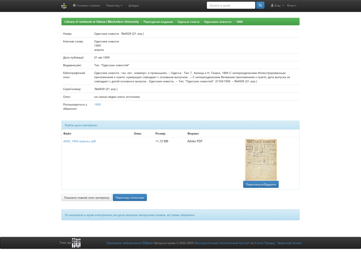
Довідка (133, 5)
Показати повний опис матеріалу (86, 197)
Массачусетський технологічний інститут (222, 243)
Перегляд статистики (130, 197)
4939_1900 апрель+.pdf (79, 141)
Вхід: (278, 5)
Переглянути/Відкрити (261, 184)
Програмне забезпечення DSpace (130, 243)
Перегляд (113, 5)
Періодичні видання (158, 21)
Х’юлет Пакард (264, 243)
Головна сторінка (88, 5)
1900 (239, 21)
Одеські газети (189, 21)
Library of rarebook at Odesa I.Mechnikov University (102, 21)
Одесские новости (217, 21)
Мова (290, 5)
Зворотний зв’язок (289, 243)
